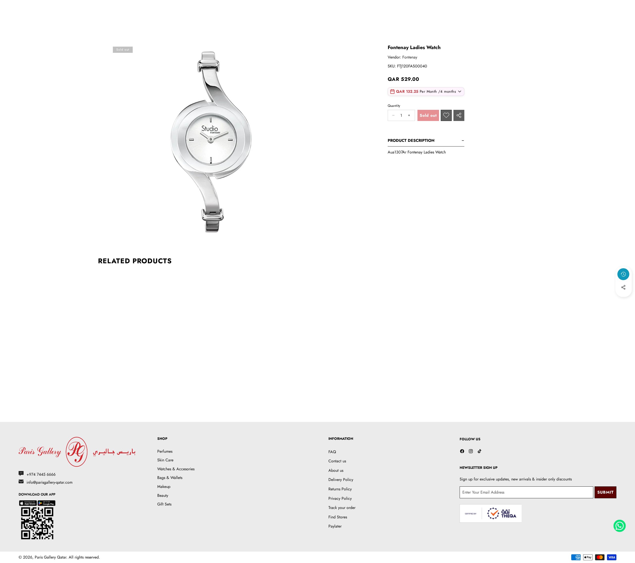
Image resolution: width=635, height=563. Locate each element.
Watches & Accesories (175, 469)
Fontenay (409, 57)
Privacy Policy (340, 498)
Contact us (337, 461)
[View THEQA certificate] (491, 513)
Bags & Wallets (169, 477)
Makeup (163, 486)
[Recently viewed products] (623, 274)
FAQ (332, 452)
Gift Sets (164, 504)
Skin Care (165, 460)
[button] (624, 301)
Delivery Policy (340, 479)
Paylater (335, 526)
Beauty (162, 495)
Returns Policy (340, 489)
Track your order (341, 507)
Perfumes (164, 451)
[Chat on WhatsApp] (619, 524)
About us (335, 470)
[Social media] (623, 287)
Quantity (394, 105)
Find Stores (337, 517)
